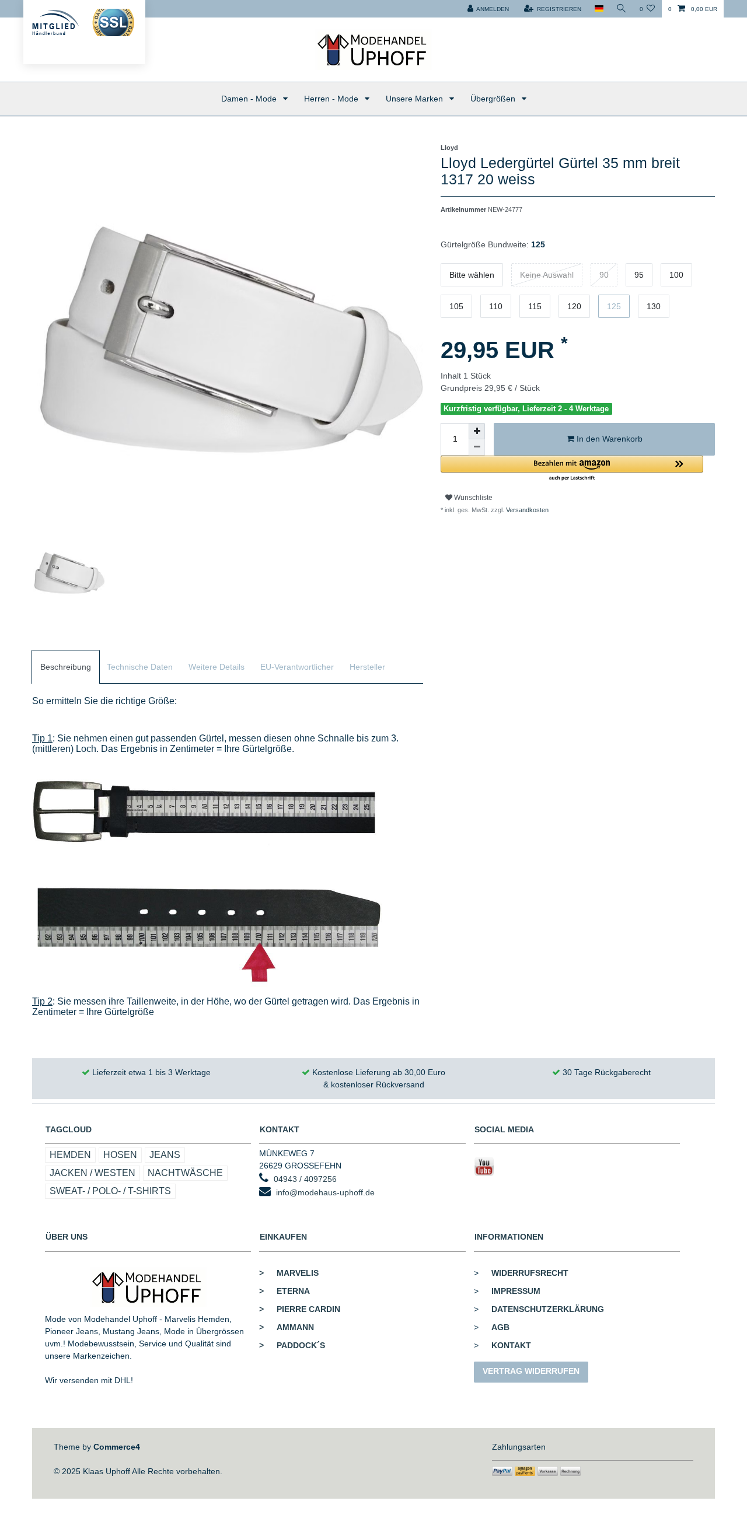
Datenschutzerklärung (547, 1309)
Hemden (70, 1155)
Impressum (515, 1291)
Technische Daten (140, 666)
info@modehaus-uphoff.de (325, 1192)
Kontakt (511, 1345)
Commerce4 (116, 1446)
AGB (500, 1327)
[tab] (65, 667)
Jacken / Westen (92, 1173)
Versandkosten (526, 509)
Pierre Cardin (299, 1309)
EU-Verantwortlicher (297, 666)
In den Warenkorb (608, 438)
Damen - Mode (250, 98)
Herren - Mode (332, 98)
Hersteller (367, 666)
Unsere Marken (415, 98)
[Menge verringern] (477, 447)
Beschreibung (65, 666)
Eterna (284, 1291)
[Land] (598, 9)
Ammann (286, 1327)
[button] (572, 469)
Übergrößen (494, 98)
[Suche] (621, 9)
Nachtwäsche (185, 1173)
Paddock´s (292, 1345)
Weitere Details (217, 666)
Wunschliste (472, 498)
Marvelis (289, 1273)
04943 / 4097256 (305, 1179)
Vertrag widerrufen (531, 1371)
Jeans (164, 1155)
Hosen (120, 1155)
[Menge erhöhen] (477, 431)
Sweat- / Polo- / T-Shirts (110, 1191)
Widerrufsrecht (529, 1273)
